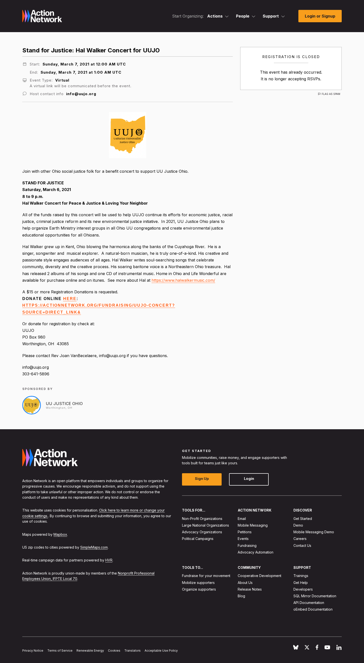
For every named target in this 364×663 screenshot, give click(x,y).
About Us (245, 582)
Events (243, 538)
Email (242, 518)
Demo (298, 525)
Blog (241, 596)
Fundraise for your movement (206, 576)
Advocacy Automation (255, 552)
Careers (300, 538)
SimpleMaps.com (94, 547)
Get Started (302, 518)
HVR (108, 560)
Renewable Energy (90, 650)
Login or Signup (320, 16)
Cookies (114, 650)
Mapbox (60, 534)
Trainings (300, 576)
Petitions (245, 532)
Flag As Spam (331, 93)
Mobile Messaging (253, 525)
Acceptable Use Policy (161, 650)
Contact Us (302, 545)
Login (249, 478)
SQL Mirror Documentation (314, 596)
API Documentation (308, 602)
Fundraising (247, 545)
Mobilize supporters (198, 582)
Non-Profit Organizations (202, 518)
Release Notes (250, 589)
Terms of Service (60, 650)
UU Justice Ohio (64, 403)
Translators (132, 650)
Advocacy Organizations (202, 532)
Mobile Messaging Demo (313, 532)
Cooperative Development (259, 576)
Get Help (300, 582)
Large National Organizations (205, 525)
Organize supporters (199, 589)
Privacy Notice (32, 650)
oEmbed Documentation (313, 609)
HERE (70, 299)
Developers (303, 589)
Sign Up (202, 478)
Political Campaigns (197, 538)
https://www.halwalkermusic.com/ (183, 280)
